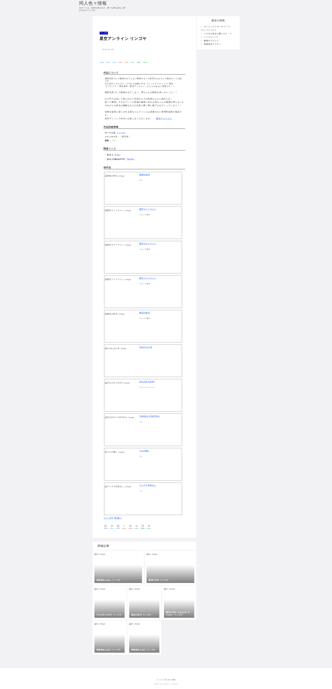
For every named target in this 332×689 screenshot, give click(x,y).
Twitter (130, 159)
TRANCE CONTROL (149, 416)
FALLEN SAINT (147, 381)
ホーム (99, 21)
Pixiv (117, 154)
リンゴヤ (109, 21)
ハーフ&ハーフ (211, 37)
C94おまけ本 (145, 347)
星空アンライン (164, 118)
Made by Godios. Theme (166, 684)
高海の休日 (144, 174)
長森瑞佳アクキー (212, 44)
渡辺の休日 (144, 312)
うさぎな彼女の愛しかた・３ (218, 33)
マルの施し (144, 450)
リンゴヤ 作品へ (112, 518)
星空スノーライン (147, 209)
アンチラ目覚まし (147, 485)
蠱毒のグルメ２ (211, 40)
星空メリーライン (147, 278)
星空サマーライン (147, 243)
